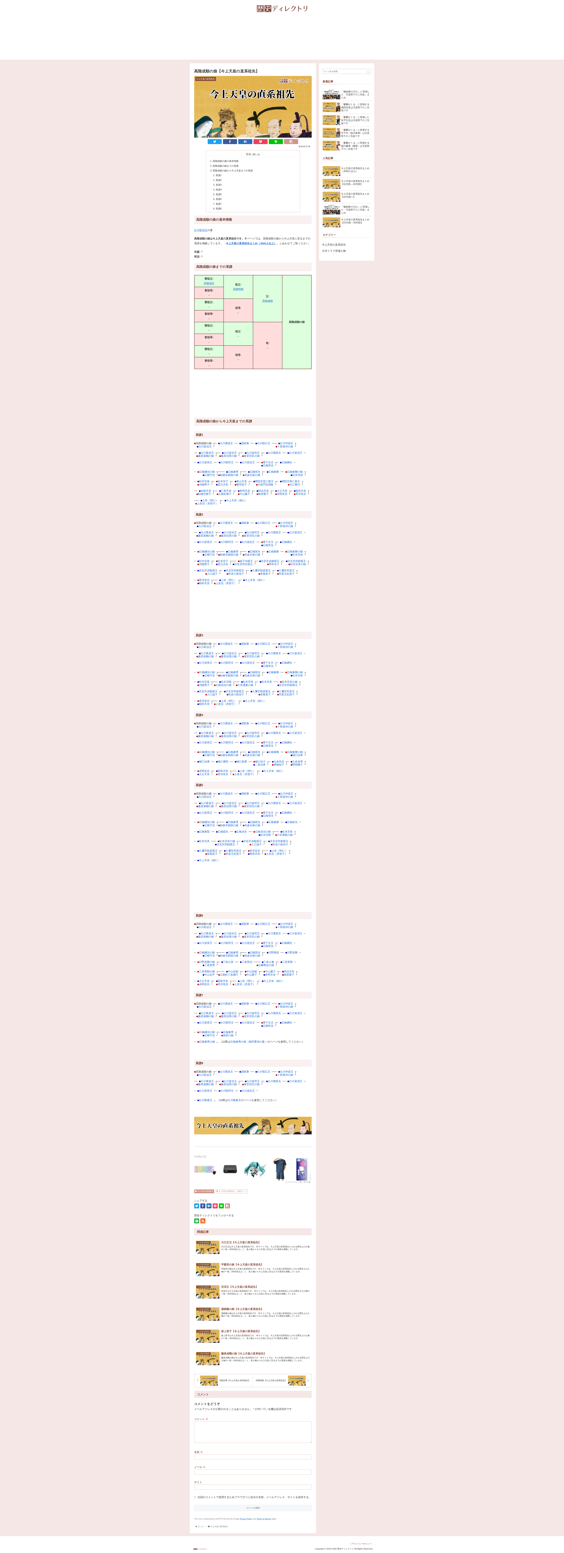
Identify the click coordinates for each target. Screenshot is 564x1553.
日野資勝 (292, 952)
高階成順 (267, 300)
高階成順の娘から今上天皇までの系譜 (233, 170)
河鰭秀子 (204, 484)
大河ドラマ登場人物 (334, 250)
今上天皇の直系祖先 (205, 1191)
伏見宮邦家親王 (235, 570)
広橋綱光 (287, 462)
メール (199, 1467)
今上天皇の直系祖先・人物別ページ (233, 1191)
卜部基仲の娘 (285, 446)
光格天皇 (206, 490)
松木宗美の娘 (298, 564)
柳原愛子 (263, 493)
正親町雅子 (224, 493)
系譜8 (219, 208)
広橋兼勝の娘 (295, 471)
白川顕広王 (263, 443)
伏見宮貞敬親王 (208, 570)
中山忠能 (251, 971)
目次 (248, 154)
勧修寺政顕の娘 (229, 474)
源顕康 (245, 443)
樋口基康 (241, 761)
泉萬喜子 (265, 573)
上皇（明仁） (210, 500)
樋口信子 (260, 761)
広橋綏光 (223, 831)
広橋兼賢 (204, 831)
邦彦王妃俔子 (287, 573)
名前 (198, 1452)
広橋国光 (255, 471)
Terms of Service (264, 1519)
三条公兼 (268, 961)
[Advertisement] (282, 39)
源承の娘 (228, 1035)
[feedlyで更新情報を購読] (196, 1220)
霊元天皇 (223, 484)
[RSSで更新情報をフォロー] (202, 1220)
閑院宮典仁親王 (291, 481)
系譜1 (219, 175)
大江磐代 (294, 484)
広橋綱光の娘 (207, 471)
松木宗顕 (226, 681)
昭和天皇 (301, 490)
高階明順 (238, 289)
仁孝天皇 (226, 490)
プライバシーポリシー (361, 1544)
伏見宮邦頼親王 (296, 561)
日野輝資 (273, 952)
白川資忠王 (248, 462)
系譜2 (219, 180)
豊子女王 (268, 462)
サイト (198, 1482)
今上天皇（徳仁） (236, 500)
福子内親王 (246, 561)
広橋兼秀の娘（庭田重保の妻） (248, 1041)
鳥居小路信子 (236, 573)
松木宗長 (248, 681)
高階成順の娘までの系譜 (226, 166)
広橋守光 (209, 474)
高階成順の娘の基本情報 (226, 161)
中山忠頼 (233, 971)
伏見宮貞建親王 (270, 561)
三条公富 (228, 961)
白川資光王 (230, 452)
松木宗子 (223, 481)
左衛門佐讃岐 (265, 484)
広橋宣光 (268, 465)
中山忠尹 (209, 974)
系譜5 (219, 194)
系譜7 (219, 204)
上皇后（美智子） (207, 503)
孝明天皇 (245, 490)
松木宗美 (266, 681)
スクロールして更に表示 (296, 1182)
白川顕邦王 (227, 462)
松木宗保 (297, 474)
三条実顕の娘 (207, 971)
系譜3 (219, 184)
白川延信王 (200, 230)
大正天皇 (282, 490)
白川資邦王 (253, 452)
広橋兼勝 (273, 471)
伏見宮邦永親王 (243, 564)
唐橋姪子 (279, 764)
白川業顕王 (274, 452)
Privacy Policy (246, 1519)
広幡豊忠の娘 (266, 965)
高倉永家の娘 (252, 474)
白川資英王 (205, 462)
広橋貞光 (241, 831)
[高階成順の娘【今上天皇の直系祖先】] (245, 141)
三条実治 (247, 961)
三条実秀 (209, 965)
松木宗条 (204, 481)
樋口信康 (204, 761)
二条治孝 (260, 764)
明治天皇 (263, 490)
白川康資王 (226, 443)
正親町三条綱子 (229, 974)
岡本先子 (274, 564)
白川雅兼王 (205, 1100)
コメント (201, 1419)
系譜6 (219, 199)
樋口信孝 (297, 755)
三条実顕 (287, 961)
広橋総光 (292, 822)
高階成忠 (209, 283)
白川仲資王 (286, 443)
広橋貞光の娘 (223, 685)
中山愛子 (251, 974)
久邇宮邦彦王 (287, 570)
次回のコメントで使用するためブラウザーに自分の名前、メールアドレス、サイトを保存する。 (254, 1497)
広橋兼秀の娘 (207, 1041)
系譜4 (219, 189)
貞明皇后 (282, 493)
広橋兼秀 (233, 471)
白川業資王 (207, 452)
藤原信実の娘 (229, 455)
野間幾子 (297, 764)
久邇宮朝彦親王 (261, 570)
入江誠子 (212, 573)
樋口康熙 (223, 761)
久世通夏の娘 (245, 685)
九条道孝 (297, 761)
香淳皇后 (301, 493)
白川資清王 (295, 452)
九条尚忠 (279, 761)
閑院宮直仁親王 (264, 481)
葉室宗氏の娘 (252, 455)
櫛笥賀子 (241, 484)
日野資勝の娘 (207, 961)
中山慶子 (245, 493)
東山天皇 (241, 481)
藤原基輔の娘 (206, 455)
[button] (368, 72)
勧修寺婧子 (204, 493)
